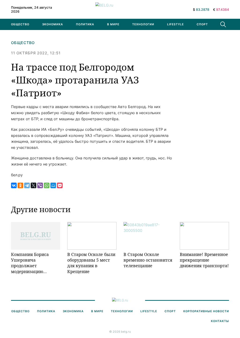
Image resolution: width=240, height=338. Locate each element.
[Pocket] (60, 185)
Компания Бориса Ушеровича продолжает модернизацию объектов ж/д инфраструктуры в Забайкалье (31, 263)
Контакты (220, 321)
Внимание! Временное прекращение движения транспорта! (204, 260)
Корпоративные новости (206, 311)
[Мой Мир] (53, 185)
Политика (85, 24)
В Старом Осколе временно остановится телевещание (148, 260)
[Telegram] (27, 185)
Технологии (143, 24)
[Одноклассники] (20, 185)
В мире (113, 24)
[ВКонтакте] (14, 185)
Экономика (52, 24)
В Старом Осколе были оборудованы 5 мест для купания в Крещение (91, 263)
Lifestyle (175, 24)
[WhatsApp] (46, 185)
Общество (20, 24)
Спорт (202, 24)
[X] (33, 185)
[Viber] (40, 185)
